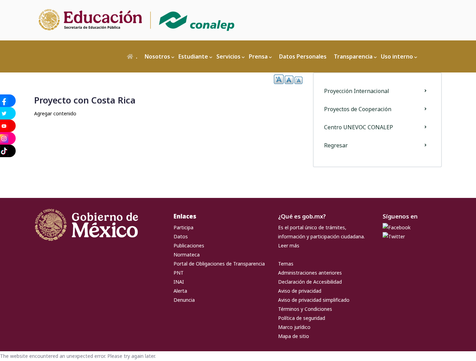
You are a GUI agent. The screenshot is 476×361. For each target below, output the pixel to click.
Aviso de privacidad (299, 290)
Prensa (258, 56)
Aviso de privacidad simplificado (314, 300)
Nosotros (157, 56)
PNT (179, 272)
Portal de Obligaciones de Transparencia (219, 263)
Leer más (288, 245)
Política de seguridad (301, 318)
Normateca (187, 254)
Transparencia (353, 56)
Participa (183, 227)
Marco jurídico (294, 327)
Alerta (180, 290)
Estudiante (193, 56)
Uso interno (397, 56)
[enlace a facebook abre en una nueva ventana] (396, 227)
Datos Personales (303, 56)
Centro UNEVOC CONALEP (358, 127)
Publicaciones (189, 245)
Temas (285, 263)
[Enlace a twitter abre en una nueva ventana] (394, 236)
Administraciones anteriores (310, 272)
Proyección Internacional (356, 91)
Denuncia (184, 300)
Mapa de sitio (293, 336)
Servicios (228, 56)
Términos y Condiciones (305, 309)
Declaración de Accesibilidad (310, 281)
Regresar (336, 145)
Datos (181, 236)
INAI (179, 281)
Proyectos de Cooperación (357, 109)
